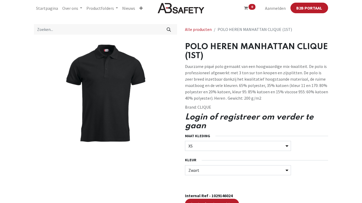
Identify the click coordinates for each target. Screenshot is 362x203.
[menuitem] (47, 8)
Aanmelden (275, 8)
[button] (141, 8)
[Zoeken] (169, 29)
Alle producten (198, 29)
